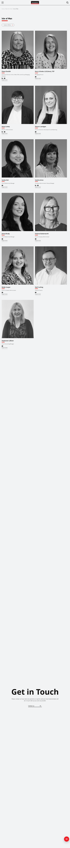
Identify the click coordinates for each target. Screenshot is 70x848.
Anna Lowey (6, 126)
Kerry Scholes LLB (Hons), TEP (44, 71)
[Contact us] (66, 839)
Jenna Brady (6, 234)
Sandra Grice (39, 180)
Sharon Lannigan (40, 126)
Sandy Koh (5, 180)
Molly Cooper (6, 287)
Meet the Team (8, 9)
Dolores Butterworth (42, 234)
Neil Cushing (39, 287)
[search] (67, 2)
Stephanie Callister (8, 341)
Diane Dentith (6, 71)
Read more (5, 80)
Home (3, 9)
